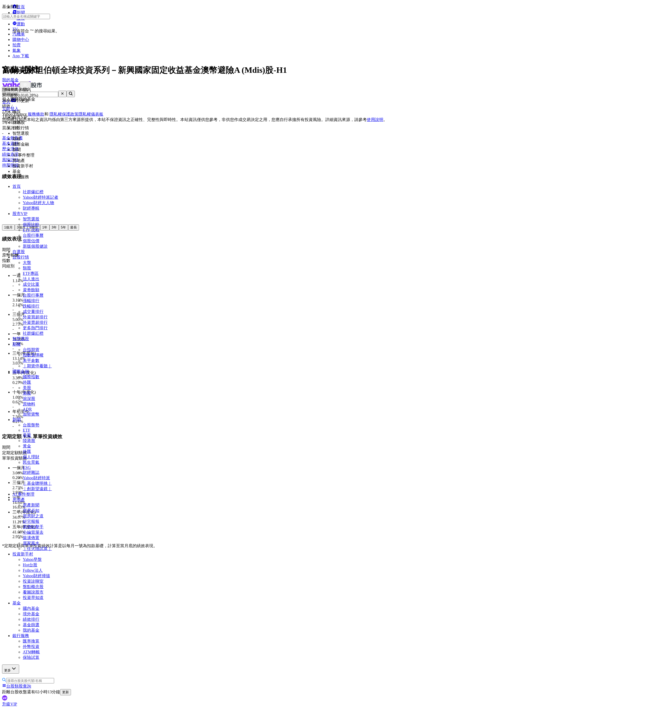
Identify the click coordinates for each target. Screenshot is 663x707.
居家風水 (31, 543)
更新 (65, 692)
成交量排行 (33, 311)
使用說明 (375, 119)
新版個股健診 (35, 246)
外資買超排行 (35, 317)
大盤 (27, 262)
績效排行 (31, 619)
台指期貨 (31, 349)
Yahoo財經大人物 (38, 203)
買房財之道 (33, 516)
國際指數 (31, 377)
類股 (27, 268)
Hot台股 (30, 565)
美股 (27, 387)
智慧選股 (31, 219)
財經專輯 (31, 208)
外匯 (27, 382)
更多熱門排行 (35, 328)
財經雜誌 (31, 472)
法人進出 (31, 279)
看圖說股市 (33, 592)
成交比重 (31, 284)
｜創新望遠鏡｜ (37, 489)
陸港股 (29, 440)
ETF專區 (31, 273)
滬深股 (29, 398)
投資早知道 (33, 597)
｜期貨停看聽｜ (37, 366)
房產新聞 (31, 505)
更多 (7, 670)
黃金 (27, 446)
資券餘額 (31, 290)
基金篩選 (31, 625)
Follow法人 (33, 570)
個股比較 (31, 224)
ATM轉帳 (31, 652)
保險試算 (31, 657)
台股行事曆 (33, 235)
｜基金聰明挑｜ (37, 483)
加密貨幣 (31, 414)
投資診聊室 (33, 581)
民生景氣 (31, 462)
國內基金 (31, 608)
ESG (27, 467)
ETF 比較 (31, 230)
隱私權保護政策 (63, 114)
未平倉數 (31, 360)
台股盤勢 (31, 425)
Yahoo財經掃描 (36, 576)
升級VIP (9, 704)
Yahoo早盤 (32, 559)
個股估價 (31, 241)
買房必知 (31, 510)
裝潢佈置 (31, 537)
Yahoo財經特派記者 (40, 197)
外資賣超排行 (35, 322)
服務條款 (36, 114)
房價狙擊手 (33, 527)
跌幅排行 (31, 306)
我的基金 (31, 630)
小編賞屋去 (33, 532)
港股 (27, 393)
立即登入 (10, 108)
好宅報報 (31, 521)
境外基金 (31, 614)
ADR (27, 409)
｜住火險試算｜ (37, 548)
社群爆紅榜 (33, 192)
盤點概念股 (33, 586)
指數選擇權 (33, 355)
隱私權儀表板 (90, 114)
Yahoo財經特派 (36, 478)
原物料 (29, 404)
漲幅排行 (31, 300)
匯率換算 (31, 641)
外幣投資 (31, 646)
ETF (26, 430)
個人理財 (31, 457)
